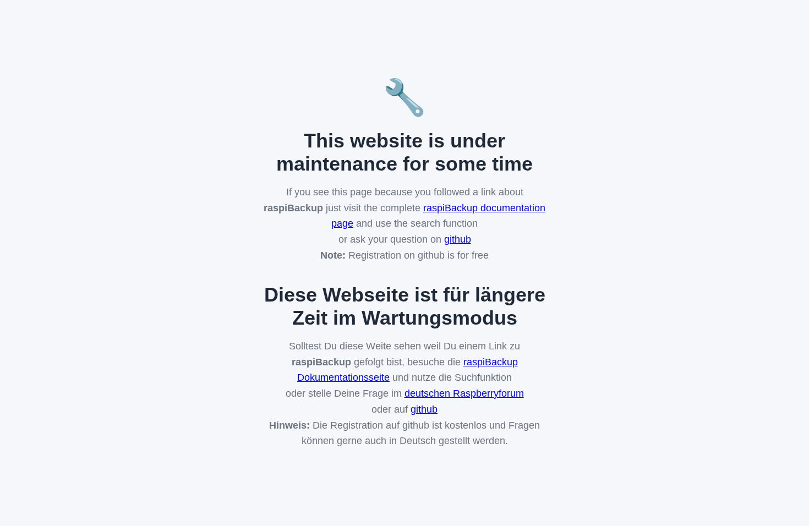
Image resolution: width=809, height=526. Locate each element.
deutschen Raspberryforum (464, 393)
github (457, 239)
